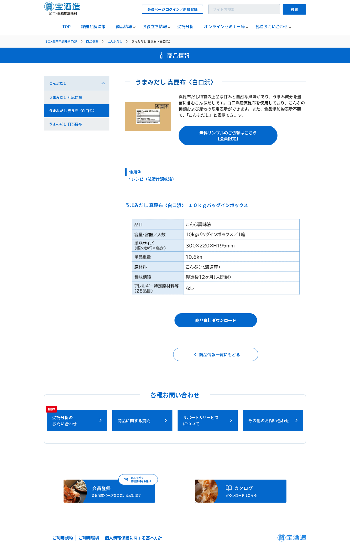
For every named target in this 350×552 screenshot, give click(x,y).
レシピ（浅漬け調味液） (153, 179)
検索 (294, 9)
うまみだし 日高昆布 (65, 123)
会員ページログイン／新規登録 (172, 9)
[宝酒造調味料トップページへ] (62, 13)
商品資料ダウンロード (215, 320)
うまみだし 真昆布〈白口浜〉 (72, 110)
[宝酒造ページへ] (291, 539)
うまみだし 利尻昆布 (65, 97)
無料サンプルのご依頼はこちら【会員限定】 (228, 135)
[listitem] (66, 26)
